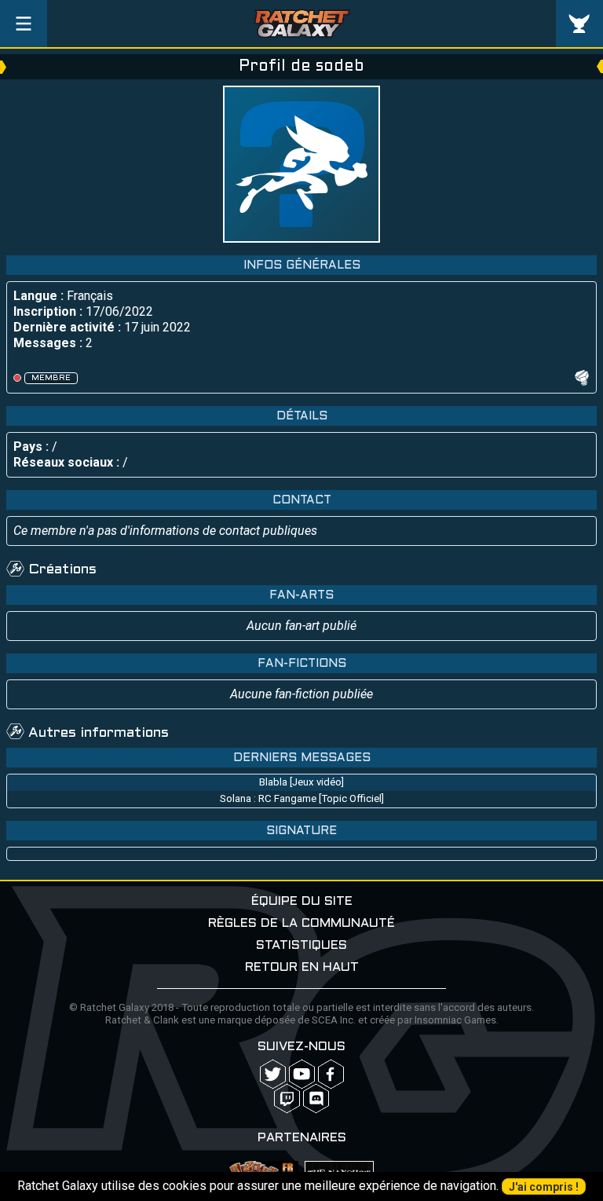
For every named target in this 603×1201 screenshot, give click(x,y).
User (579, 23)
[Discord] (316, 1098)
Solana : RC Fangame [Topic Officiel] (302, 798)
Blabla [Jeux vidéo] (301, 782)
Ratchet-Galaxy (302, 23)
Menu (23, 23)
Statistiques (301, 945)
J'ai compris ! (544, 1187)
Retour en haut (302, 967)
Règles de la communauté (301, 923)
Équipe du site (302, 901)
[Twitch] (287, 1098)
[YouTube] (302, 1074)
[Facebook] (331, 1074)
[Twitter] (273, 1074)
